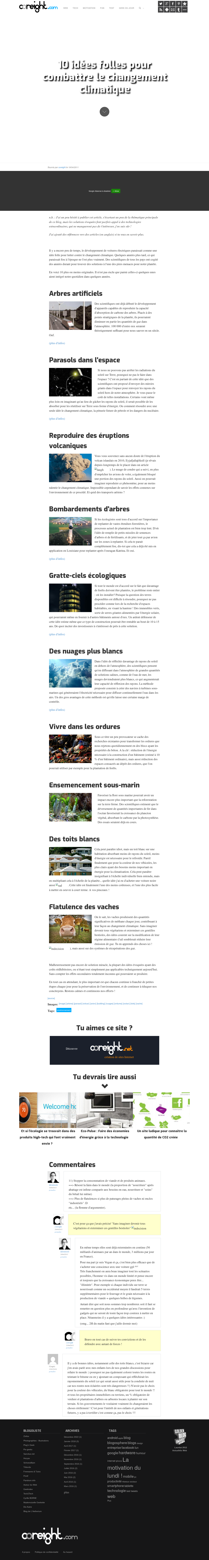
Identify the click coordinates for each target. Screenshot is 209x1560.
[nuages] (109, 1003)
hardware (127, 1452)
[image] (62, 1003)
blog (127, 1437)
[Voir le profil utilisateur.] (58, 1219)
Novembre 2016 (71, 1459)
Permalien (52, 1190)
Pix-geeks (27, 1449)
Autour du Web (30, 1485)
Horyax (26, 1458)
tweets (134, 1491)
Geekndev (28, 1489)
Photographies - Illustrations (36, 1440)
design (140, 1443)
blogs (132, 1442)
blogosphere (117, 1442)
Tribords (27, 1467)
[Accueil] (39, 7)
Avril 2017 (68, 1446)
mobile (128, 1476)
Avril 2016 (68, 1482)
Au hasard (67, 1552)
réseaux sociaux (129, 1481)
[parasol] (78, 1003)
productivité (114, 1481)
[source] (51, 998)
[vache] (139, 1003)
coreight (62, 167)
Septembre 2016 (71, 1464)
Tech (75, 8)
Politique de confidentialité (46, 1552)
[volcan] (85, 1003)
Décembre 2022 (71, 1437)
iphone (119, 1460)
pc (135, 1476)
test (128, 1491)
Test (111, 8)
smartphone (115, 1485)
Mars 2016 (69, 1486)
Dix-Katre (27, 1507)
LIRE (48, 1117)
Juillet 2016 (69, 1468)
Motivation (89, 8)
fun (136, 1447)
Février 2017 (69, 1450)
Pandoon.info (29, 1480)
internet (111, 1460)
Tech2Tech (28, 1493)
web (111, 1496)
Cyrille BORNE (30, 1498)
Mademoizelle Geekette (34, 1502)
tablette (128, 1486)
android (112, 1437)
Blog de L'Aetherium (32, 1511)
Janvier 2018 (70, 1441)
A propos (26, 1552)
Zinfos (26, 1436)
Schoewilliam (29, 1463)
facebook (128, 1447)
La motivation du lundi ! (124, 1467)
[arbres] (69, 1003)
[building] (101, 1003)
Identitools (53, 1184)
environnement (64, 1010)
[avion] (93, 1003)
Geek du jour (126, 8)
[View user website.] (53, 1177)
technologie (116, 1490)
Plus (109, 1500)
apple (120, 1438)
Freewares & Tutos (32, 1471)
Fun (102, 8)
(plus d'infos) (57, 343)
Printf (25, 1476)
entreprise (114, 1447)
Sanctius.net (29, 1454)
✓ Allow (116, 191)
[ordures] (118, 1003)
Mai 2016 (68, 1477)
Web (65, 8)
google (112, 1452)
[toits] (132, 1003)
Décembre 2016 (71, 1455)
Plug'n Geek (28, 1445)
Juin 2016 (68, 1473)
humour (141, 1453)
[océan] (126, 1003)
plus (66, 1492)
